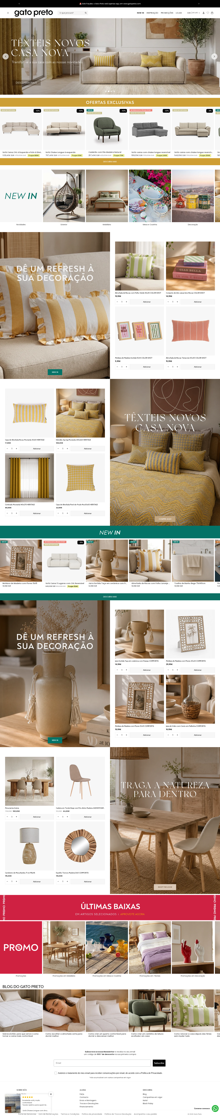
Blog (145, 1094)
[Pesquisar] (73, 13)
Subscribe (159, 1063)
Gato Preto (21, 1094)
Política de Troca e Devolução (118, 1114)
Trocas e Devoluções (89, 1103)
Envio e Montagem (88, 1100)
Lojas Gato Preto (24, 1100)
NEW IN (140, 13)
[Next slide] (214, 56)
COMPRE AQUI (165, 519)
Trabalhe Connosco (25, 1097)
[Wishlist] (207, 12)
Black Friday (148, 1103)
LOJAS (179, 13)
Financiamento (86, 1106)
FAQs (82, 1094)
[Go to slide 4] (114, 91)
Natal (145, 1100)
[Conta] (203, 13)
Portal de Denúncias (27, 1114)
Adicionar (147, 302)
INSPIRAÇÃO (152, 13)
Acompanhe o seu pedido (145, 1114)
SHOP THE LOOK (165, 887)
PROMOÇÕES (167, 13)
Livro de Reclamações (48, 1114)
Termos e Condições (70, 1114)
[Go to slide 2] (108, 91)
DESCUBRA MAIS (110, 161)
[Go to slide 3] (111, 91)
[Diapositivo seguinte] (199, 3)
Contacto (84, 1097)
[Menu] (8, 13)
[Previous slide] (6, 56)
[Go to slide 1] (106, 91)
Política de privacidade (92, 1114)
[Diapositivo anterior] (19, 3)
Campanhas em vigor (152, 1097)
